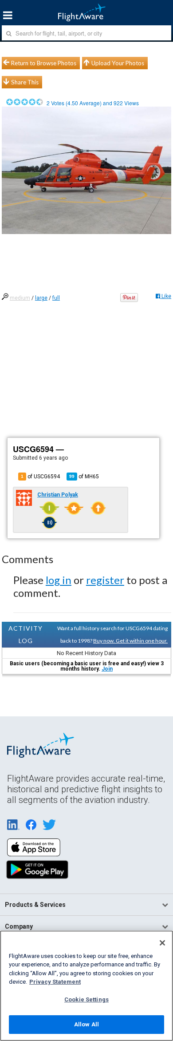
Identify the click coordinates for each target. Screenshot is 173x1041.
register (105, 579)
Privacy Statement (55, 981)
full (56, 298)
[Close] (162, 943)
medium (20, 298)
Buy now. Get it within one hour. (130, 640)
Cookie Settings (86, 999)
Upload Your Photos (117, 63)
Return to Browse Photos (43, 63)
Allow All (86, 1024)
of (84, 476)
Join (107, 669)
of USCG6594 (40, 476)
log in (58, 579)
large (41, 298)
